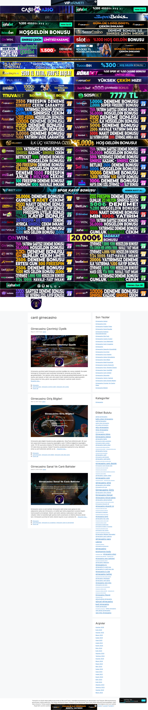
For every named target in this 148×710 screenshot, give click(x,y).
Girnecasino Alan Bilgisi (103, 360)
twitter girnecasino (111, 608)
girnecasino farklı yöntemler (109, 480)
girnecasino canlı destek (106, 463)
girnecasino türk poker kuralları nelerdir (103, 576)
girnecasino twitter (104, 574)
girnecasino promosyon (102, 546)
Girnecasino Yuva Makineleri (104, 341)
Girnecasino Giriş (101, 324)
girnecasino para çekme (103, 540)
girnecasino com (103, 478)
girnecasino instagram (102, 512)
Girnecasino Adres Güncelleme (105, 357)
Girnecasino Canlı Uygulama (104, 344)
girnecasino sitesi (109, 554)
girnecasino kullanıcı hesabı (101, 522)
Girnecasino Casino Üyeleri (104, 339)
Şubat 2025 (99, 638)
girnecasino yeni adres (103, 580)
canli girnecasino (37, 386)
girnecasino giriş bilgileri (48, 454)
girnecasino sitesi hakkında (101, 556)
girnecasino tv (101, 565)
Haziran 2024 (100, 658)
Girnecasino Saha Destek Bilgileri (106, 380)
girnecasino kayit (102, 516)
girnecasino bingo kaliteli (100, 449)
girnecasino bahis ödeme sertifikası (103, 447)
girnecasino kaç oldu (102, 518)
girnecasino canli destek (102, 457)
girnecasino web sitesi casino (62, 454)
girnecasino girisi (103, 483)
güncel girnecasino (104, 601)
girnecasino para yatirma (104, 536)
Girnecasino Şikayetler (102, 375)
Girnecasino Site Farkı (102, 336)
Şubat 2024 (99, 669)
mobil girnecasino (101, 606)
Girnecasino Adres (103, 434)
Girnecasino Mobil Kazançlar (104, 362)
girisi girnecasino (102, 430)
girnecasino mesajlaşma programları (103, 532)
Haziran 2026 (100, 627)
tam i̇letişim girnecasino (100, 608)
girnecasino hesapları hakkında (102, 510)
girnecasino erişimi (99, 480)
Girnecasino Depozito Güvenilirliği (106, 349)
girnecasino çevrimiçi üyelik (49, 386)
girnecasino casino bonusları (101, 469)
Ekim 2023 (99, 679)
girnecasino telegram (102, 562)
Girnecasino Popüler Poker (104, 326)
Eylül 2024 (99, 651)
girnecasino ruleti (99, 554)
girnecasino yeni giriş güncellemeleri (103, 587)
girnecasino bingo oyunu (111, 449)
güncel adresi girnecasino (104, 599)
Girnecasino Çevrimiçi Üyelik (49, 328)
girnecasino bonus (101, 451)
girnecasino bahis (101, 439)
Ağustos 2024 (100, 653)
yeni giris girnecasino (103, 613)
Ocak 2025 (99, 640)
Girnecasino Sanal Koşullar (104, 329)
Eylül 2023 (99, 682)
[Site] (37, 103)
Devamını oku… (35, 381)
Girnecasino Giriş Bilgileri (46, 398)
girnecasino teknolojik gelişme (101, 560)
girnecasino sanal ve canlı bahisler (65, 522)
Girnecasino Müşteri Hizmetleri (105, 534)
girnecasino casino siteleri (101, 473)
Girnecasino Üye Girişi (102, 352)
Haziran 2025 (100, 632)
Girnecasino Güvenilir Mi (102, 504)
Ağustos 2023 (100, 685)
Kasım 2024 (99, 645)
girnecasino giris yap (101, 487)
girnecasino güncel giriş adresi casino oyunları (105, 502)
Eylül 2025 (99, 630)
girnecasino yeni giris (103, 583)
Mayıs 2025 (99, 635)
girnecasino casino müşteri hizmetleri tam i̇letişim (105, 471)
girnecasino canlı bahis (103, 459)
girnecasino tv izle (103, 572)
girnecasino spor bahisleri (105, 558)
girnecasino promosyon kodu (103, 550)
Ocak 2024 (99, 672)
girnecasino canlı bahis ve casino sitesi (103, 461)
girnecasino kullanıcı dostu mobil (102, 520)
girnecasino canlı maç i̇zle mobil (102, 467)
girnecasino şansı (99, 597)
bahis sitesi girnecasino (104, 419)
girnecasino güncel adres (106, 498)
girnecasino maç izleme (102, 530)
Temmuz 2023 (100, 687)
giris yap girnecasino (100, 432)
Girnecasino (36, 385)
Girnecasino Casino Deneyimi (105, 365)
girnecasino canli (101, 455)
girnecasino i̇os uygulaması (49, 522)
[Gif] (74, 143)
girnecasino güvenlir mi (105, 506)
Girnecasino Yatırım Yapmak (104, 378)
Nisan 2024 (99, 664)
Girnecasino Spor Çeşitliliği (104, 370)
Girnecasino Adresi (101, 321)
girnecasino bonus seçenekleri (101, 453)
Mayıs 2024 (99, 661)
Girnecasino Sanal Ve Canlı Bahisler (53, 466)
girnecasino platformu (100, 544)
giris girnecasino (102, 427)
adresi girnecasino (101, 417)
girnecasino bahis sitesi (103, 445)
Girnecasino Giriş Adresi (103, 492)
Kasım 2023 (99, 677)
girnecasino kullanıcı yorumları (104, 526)
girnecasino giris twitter (103, 485)
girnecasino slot (110, 556)
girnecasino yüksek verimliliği (101, 590)
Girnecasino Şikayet (103, 595)
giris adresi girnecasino (102, 425)
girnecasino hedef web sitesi (101, 508)
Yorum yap (35, 388)
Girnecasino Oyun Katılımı (103, 354)
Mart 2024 (99, 666)
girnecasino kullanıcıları (102, 524)
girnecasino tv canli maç (103, 567)
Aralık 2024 (99, 643)
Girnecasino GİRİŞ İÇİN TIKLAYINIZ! (74, 59)
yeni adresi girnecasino (103, 610)
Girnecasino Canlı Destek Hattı (104, 465)
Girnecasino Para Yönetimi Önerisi (106, 367)
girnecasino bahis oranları (103, 443)
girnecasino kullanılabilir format (102, 528)
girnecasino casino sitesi (103, 475)
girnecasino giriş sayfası (62, 386)
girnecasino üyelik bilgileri (101, 592)
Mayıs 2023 (99, 692)
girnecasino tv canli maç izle (105, 569)
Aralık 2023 (99, 674)
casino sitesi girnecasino (102, 423)
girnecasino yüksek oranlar (101, 588)
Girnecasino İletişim (102, 388)
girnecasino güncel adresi (104, 500)
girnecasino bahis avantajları (103, 441)
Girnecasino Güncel (104, 495)
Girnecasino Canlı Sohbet (103, 373)
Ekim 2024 (99, 648)
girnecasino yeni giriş (101, 585)
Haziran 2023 (100, 690)
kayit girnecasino (102, 604)
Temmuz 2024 (100, 656)
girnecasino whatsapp (103, 578)
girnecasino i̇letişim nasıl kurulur (102, 514)
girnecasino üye (111, 590)
